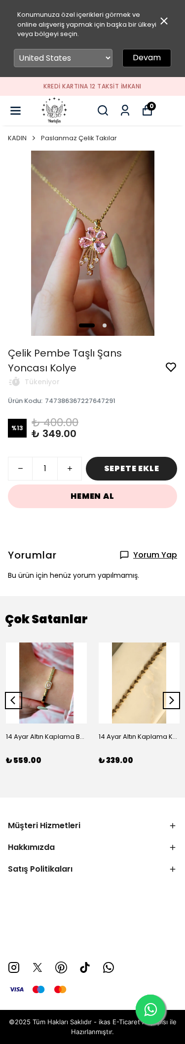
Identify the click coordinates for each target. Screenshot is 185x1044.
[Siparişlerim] (125, 110)
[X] (37, 967)
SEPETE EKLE (131, 468)
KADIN (17, 138)
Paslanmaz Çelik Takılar (79, 138)
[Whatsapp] (108, 967)
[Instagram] (14, 967)
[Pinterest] (61, 967)
